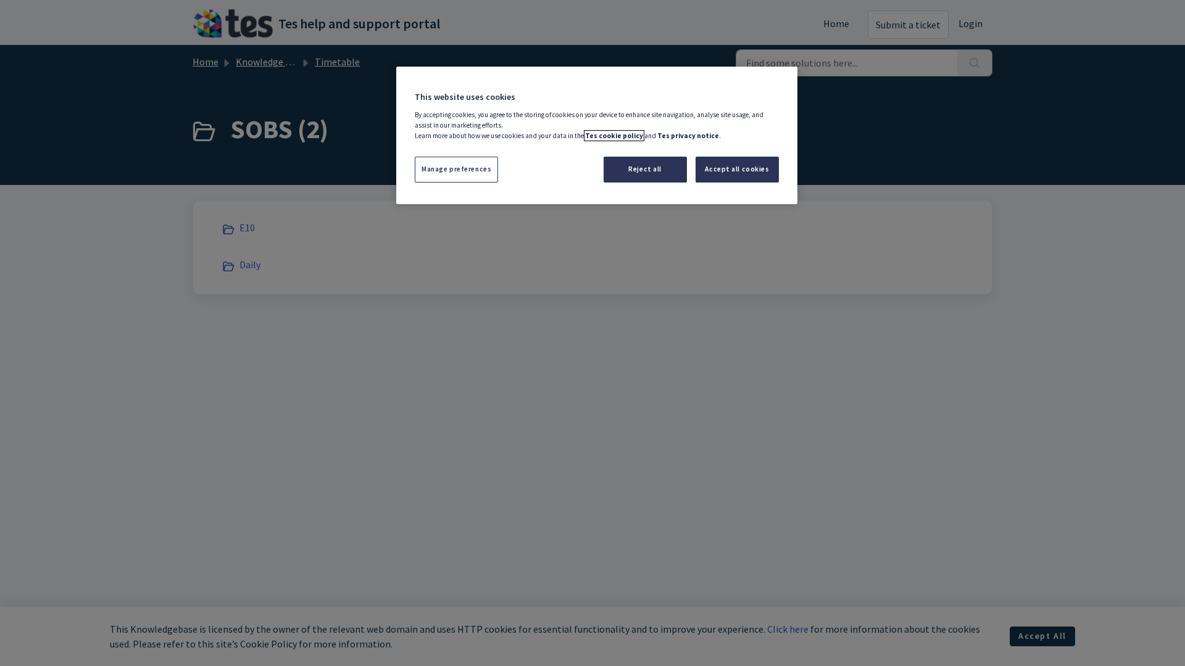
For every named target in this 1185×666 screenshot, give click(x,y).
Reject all (645, 169)
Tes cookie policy (614, 135)
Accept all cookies (737, 169)
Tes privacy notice (688, 135)
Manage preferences (456, 169)
